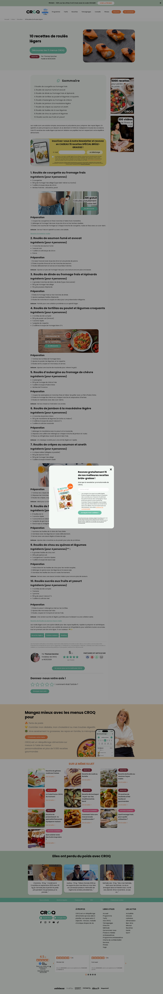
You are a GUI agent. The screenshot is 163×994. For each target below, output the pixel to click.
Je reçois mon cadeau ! (90, 513)
